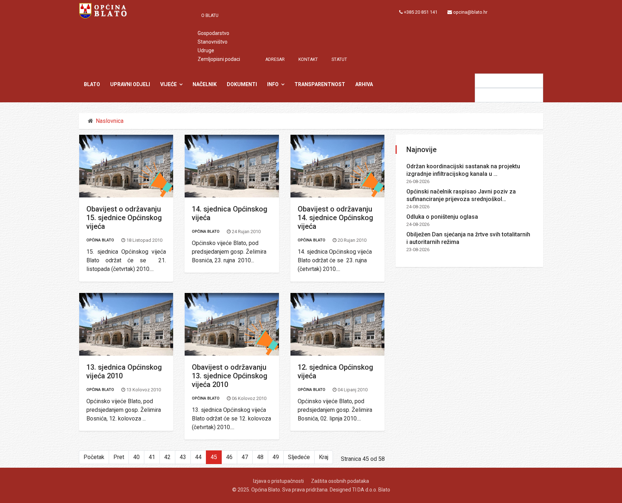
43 (183, 457)
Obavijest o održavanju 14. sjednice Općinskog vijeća (335, 218)
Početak (94, 457)
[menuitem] (213, 15)
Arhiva (364, 84)
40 (136, 457)
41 (152, 457)
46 (229, 457)
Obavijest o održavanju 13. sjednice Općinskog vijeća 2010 (229, 376)
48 (260, 457)
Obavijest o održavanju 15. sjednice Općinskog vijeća (124, 218)
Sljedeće (299, 457)
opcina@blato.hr (470, 12)
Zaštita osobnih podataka (340, 481)
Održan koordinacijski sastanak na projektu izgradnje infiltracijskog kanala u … (463, 170)
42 (167, 457)
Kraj (323, 457)
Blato (92, 84)
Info (273, 84)
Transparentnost (319, 84)
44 (198, 457)
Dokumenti (242, 84)
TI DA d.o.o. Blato (371, 490)
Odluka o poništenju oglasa (442, 216)
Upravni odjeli (130, 84)
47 (245, 457)
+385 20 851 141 (420, 12)
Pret (118, 457)
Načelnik (205, 84)
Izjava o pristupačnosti (278, 481)
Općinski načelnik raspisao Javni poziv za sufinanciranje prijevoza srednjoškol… (461, 195)
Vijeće (168, 84)
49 (275, 457)
